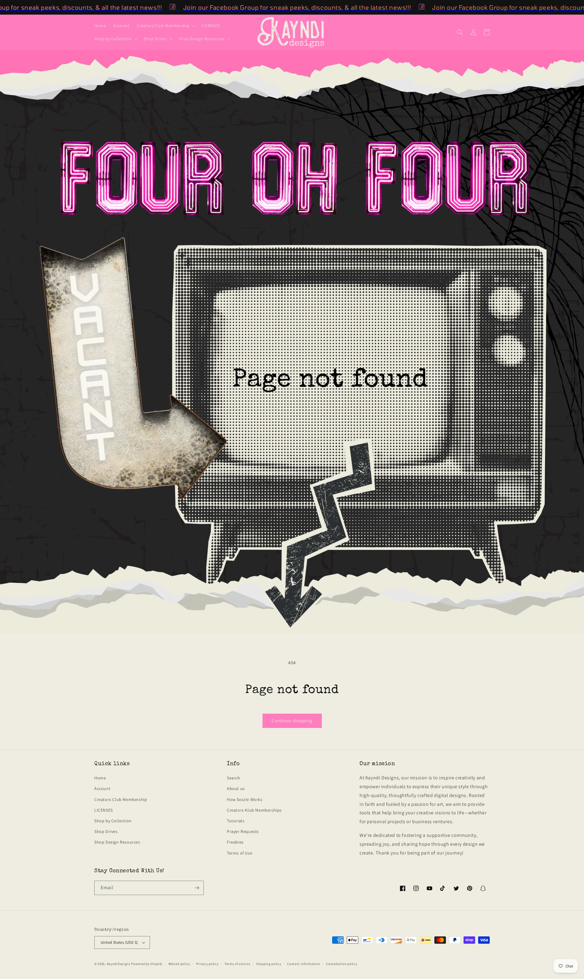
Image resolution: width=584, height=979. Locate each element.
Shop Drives (106, 831)
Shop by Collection (113, 820)
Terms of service (237, 964)
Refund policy (179, 964)
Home (100, 778)
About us (236, 788)
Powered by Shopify (146, 964)
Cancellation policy (341, 964)
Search (233, 778)
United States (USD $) (119, 942)
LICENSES (103, 810)
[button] (165, 25)
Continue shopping (292, 720)
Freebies (235, 842)
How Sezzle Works (244, 799)
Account (102, 788)
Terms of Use (239, 853)
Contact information (303, 964)
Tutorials (235, 820)
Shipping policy (268, 964)
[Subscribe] (196, 888)
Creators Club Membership (120, 799)
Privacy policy (207, 964)
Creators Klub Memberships (254, 810)
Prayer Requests (243, 831)
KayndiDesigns (118, 964)
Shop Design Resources (117, 842)
